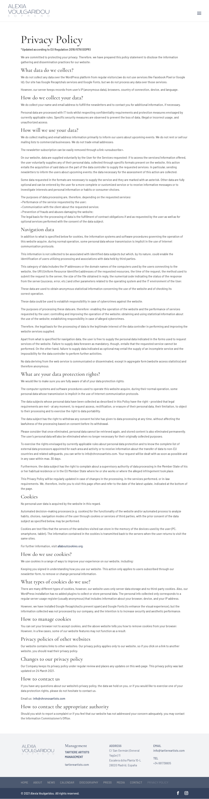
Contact (136, 782)
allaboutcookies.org (70, 546)
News (51, 782)
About (37, 782)
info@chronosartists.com (49, 698)
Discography (88, 782)
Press (107, 782)
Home (24, 782)
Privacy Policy (157, 782)
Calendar (67, 782)
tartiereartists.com (77, 764)
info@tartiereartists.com (169, 750)
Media (121, 782)
